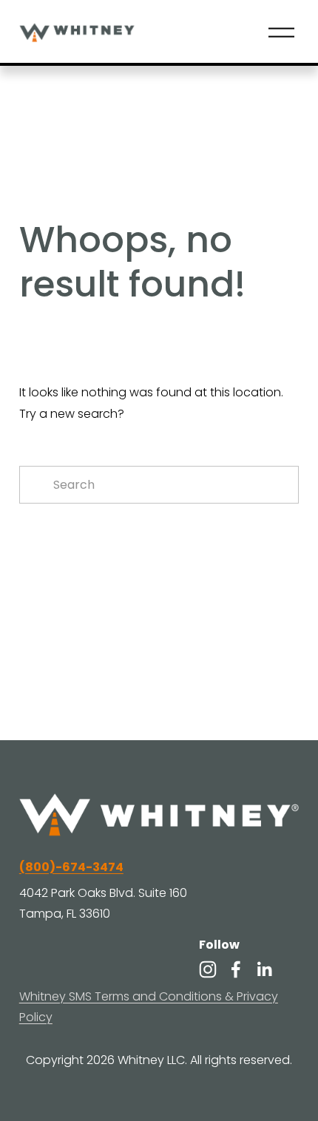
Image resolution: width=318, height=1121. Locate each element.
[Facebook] (236, 969)
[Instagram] (208, 969)
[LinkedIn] (264, 969)
